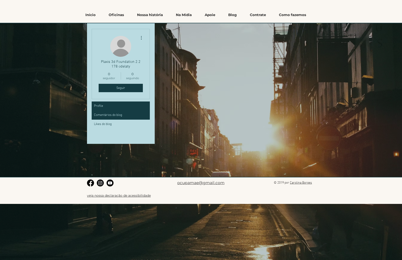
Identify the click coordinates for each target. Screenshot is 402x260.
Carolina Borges (301, 183)
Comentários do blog (108, 115)
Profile (98, 106)
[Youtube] (110, 182)
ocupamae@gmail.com (200, 182)
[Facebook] (90, 182)
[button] (292, 15)
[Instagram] (100, 182)
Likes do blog (103, 124)
